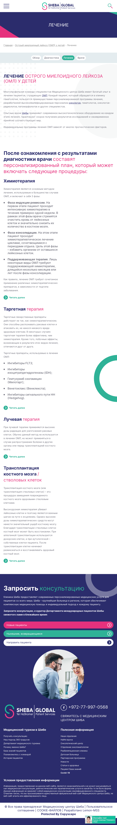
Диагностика (51, 57)
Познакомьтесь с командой (17, 754)
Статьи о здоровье (70, 765)
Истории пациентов (13, 758)
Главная (8, 45)
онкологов (75, 102)
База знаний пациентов (15, 751)
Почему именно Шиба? (15, 747)
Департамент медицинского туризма (22, 743)
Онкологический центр (72, 743)
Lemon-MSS (91, 810)
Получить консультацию (15, 736)
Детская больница (70, 754)
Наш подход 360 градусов (17, 740)
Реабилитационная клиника (74, 751)
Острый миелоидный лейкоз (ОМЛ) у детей (40, 45)
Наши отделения (68, 736)
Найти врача (67, 740)
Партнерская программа (73, 758)
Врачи (81, 57)
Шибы (25, 113)
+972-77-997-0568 (88, 707)
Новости (65, 762)
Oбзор (36, 57)
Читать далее (17, 297)
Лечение (68, 57)
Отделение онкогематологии (74, 747)
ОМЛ (44, 95)
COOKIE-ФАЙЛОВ (49, 810)
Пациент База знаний (71, 769)
